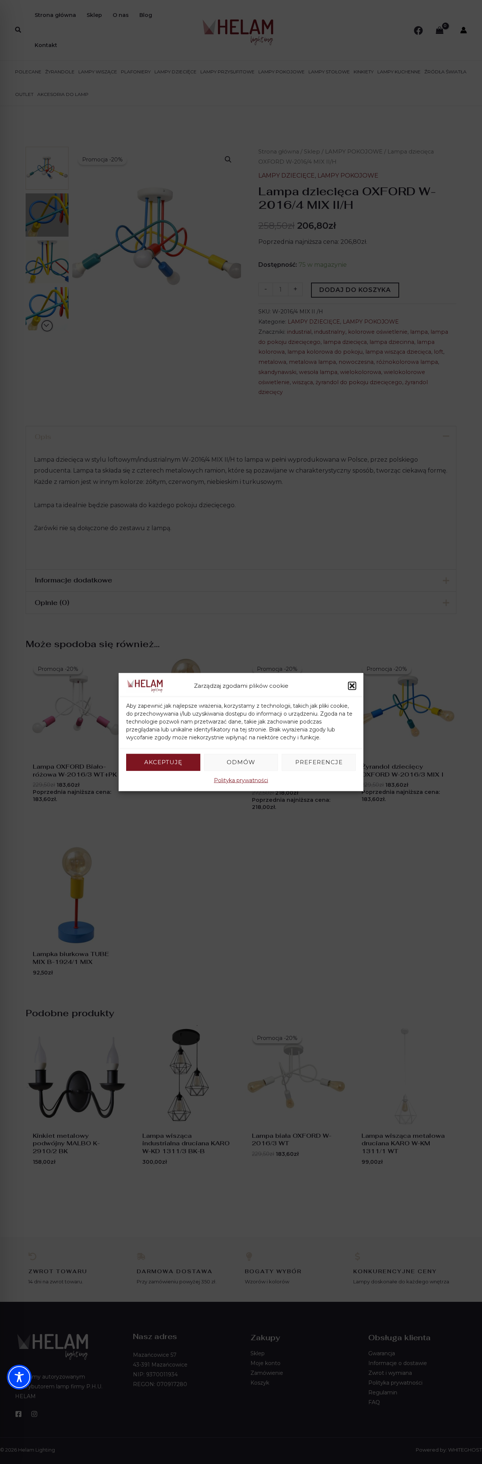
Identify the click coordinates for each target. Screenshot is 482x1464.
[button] (352, 686)
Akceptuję (163, 762)
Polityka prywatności (241, 780)
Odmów (241, 762)
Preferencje (319, 762)
